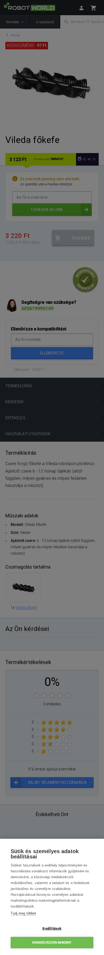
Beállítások (51, 928)
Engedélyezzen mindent (51, 942)
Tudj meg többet (23, 913)
